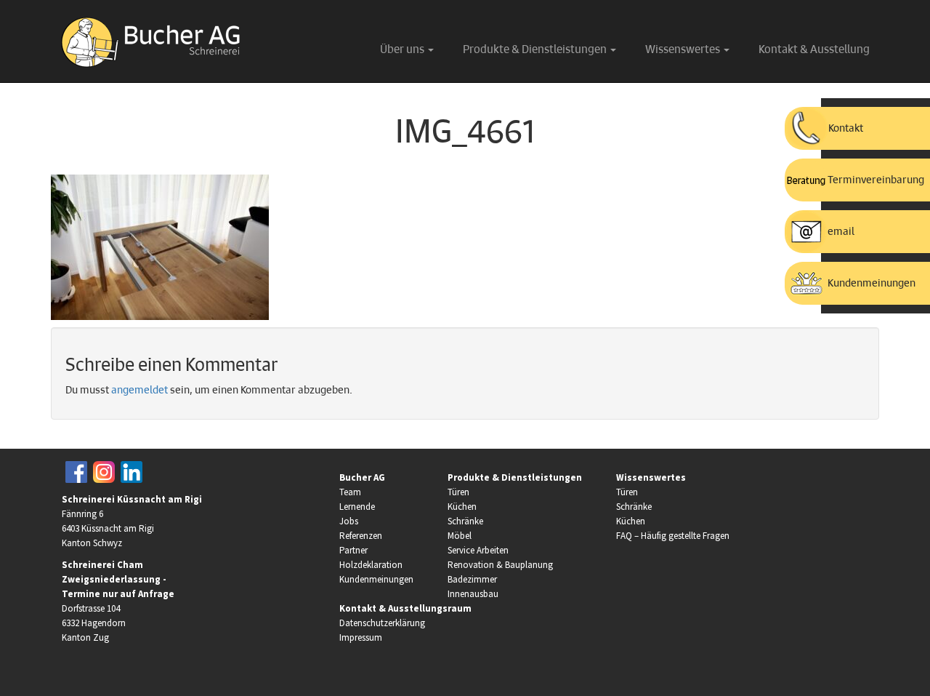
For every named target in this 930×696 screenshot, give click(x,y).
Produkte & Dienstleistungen (536, 49)
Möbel (460, 535)
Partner (353, 550)
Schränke (465, 521)
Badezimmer (472, 579)
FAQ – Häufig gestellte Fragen (672, 535)
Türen (458, 492)
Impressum (360, 637)
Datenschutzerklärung (382, 623)
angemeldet (139, 390)
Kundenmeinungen (376, 579)
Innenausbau (473, 594)
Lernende (357, 506)
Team (350, 492)
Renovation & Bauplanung (500, 565)
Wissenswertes (683, 49)
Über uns (403, 49)
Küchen (462, 506)
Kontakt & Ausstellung (814, 49)
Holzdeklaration (371, 565)
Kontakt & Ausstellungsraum (405, 608)
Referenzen (360, 535)
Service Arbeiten (478, 550)
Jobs (348, 521)
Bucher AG (362, 477)
